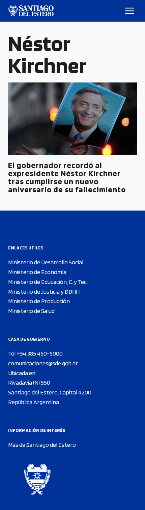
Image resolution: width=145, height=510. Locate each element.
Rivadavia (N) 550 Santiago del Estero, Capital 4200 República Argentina (49, 392)
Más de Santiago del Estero (42, 444)
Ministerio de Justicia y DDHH (44, 291)
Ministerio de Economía (37, 271)
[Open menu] (129, 10)
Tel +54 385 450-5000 (35, 353)
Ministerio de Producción (39, 301)
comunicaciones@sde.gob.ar (43, 363)
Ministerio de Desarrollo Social (45, 262)
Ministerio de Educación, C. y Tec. (48, 281)
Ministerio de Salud (31, 310)
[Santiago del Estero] (31, 10)
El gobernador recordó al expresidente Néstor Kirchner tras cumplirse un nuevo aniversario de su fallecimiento (67, 177)
